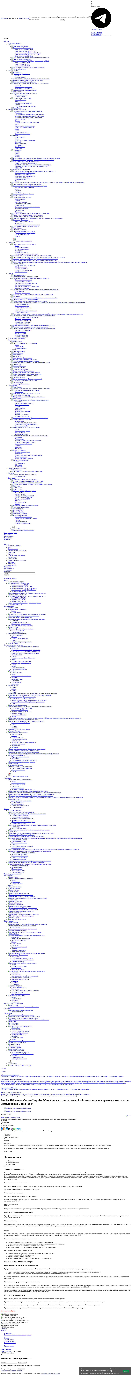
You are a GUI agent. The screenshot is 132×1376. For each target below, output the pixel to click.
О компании (8, 538)
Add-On (3, 1094)
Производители (9, 536)
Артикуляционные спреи (66, 1084)
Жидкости (75, 1094)
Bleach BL (8, 1094)
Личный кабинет (96, 29)
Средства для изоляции (21, 1083)
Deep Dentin (34, 1094)
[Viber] (12, 1129)
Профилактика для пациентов (17, 468)
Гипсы (20, 1081)
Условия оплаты (9, 1339)
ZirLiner (70, 1094)
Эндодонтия (11, 478)
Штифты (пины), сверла (109, 1083)
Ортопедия (11, 242)
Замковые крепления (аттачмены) (56, 1081)
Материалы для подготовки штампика (34, 1081)
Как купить (7, 534)
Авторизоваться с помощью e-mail (11, 1370)
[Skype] (17, 1129)
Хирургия (11, 473)
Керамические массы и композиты (98, 1081)
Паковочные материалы (94, 1083)
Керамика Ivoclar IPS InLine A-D (47, 1089)
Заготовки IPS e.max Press (23, 1094)
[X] (9, 1129)
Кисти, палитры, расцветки (36, 1083)
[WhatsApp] (14, 1129)
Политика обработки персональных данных (17, 1335)
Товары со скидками (10, 533)
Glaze (13, 1094)
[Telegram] (19, 1129)
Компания (4, 1328)
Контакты (7, 539)
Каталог (6, 41)
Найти (6, 575)
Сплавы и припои (52, 1084)
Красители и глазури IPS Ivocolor (11, 1089)
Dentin (40, 1094)
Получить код (22, 1362)
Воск (16, 1081)
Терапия (10, 273)
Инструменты (12, 340)
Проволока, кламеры (30, 1084)
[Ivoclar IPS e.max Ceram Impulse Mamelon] (17, 1108)
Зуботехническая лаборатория (17, 109)
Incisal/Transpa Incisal (53, 1094)
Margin (61, 1094)
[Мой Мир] (7, 1129)
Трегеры (58, 1083)
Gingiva (44, 1094)
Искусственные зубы (72, 1081)
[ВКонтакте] (2, 1129)
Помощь (3, 1330)
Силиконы (44, 1084)
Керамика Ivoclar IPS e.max (29, 1089)
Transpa (65, 1094)
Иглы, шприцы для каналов (16, 338)
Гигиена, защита (13, 70)
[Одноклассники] (4, 1129)
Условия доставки (9, 1341)
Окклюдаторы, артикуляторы (78, 1083)
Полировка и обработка (8, 1081)
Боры (9, 44)
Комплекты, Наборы (14, 43)
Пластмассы (20, 1084)
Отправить (21, 1369)
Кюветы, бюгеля (50, 1083)
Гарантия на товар (10, 1343)
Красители (82, 1094)
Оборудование (12, 385)
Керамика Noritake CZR (64, 1089)
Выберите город (24, 18)
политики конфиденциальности (50, 1373)
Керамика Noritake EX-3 (79, 1089)
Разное (38, 1084)
